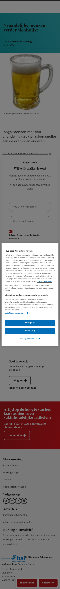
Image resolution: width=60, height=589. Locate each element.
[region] (30, 294)
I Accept (28, 323)
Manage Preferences (29, 339)
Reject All (29, 331)
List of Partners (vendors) (15, 313)
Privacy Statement (45, 281)
